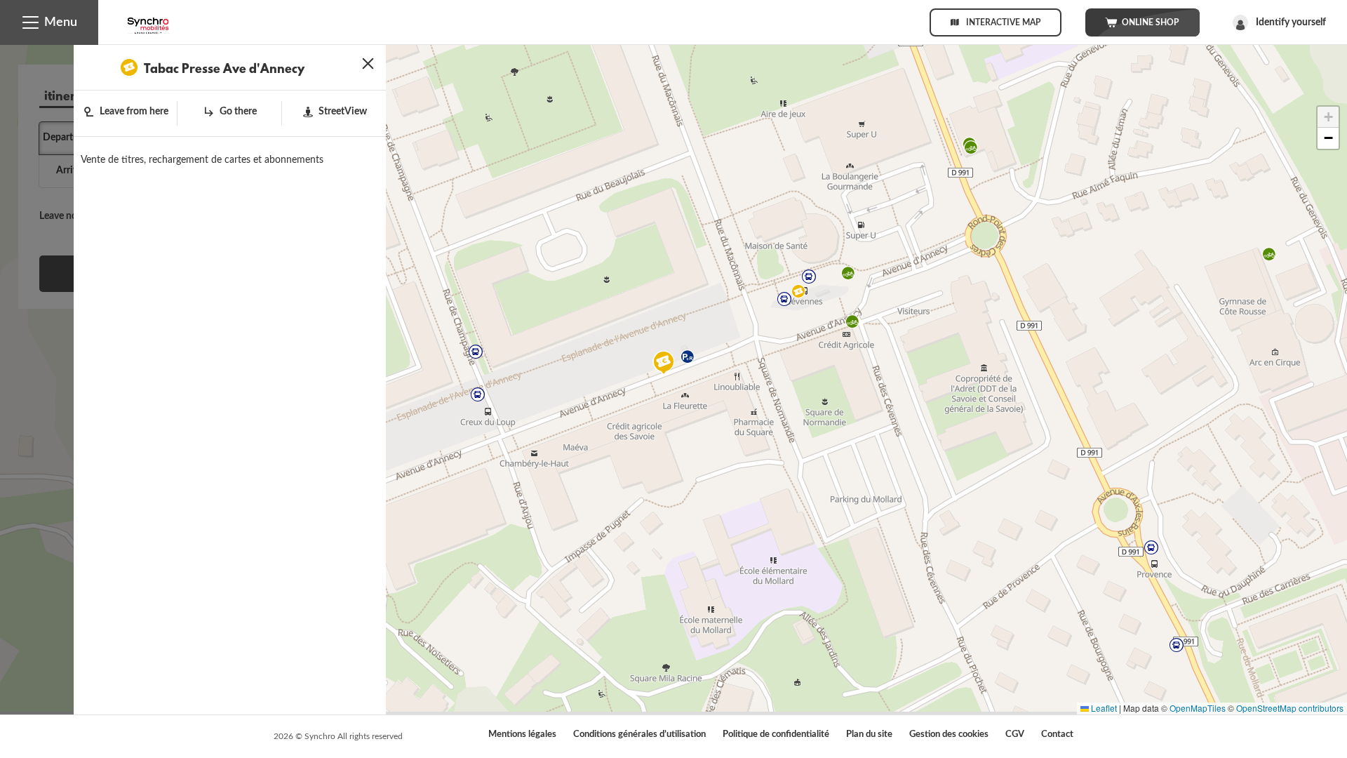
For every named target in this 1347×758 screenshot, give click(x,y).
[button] (49, 22)
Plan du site (869, 734)
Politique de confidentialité (776, 734)
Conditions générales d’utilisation (639, 734)
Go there (238, 112)
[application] (673, 378)
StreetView (343, 112)
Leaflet (1103, 708)
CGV (1014, 734)
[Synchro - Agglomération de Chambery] (148, 21)
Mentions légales (522, 734)
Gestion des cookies (949, 734)
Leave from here (134, 112)
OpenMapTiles (1198, 708)
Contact (1057, 734)
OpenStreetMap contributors (1289, 708)
